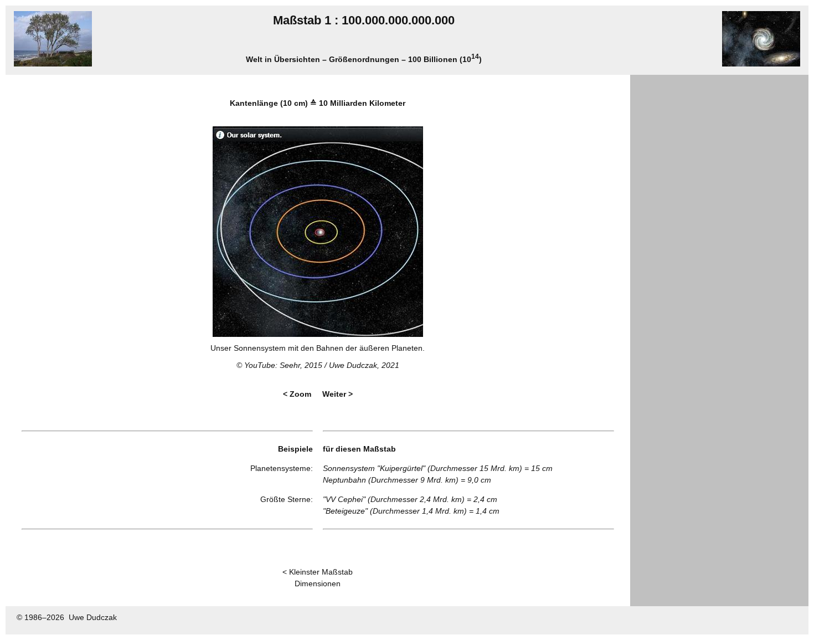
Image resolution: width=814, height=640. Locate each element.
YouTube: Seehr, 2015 (283, 365)
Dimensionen (318, 583)
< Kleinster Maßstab (317, 571)
